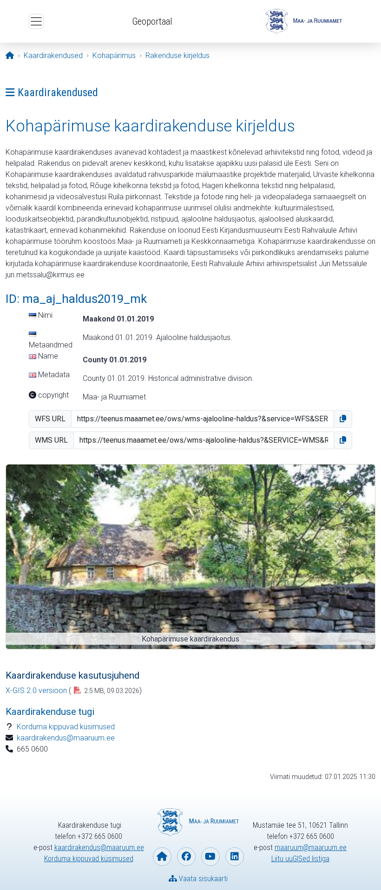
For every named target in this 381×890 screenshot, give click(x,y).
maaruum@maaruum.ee (311, 847)
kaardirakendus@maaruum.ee (66, 737)
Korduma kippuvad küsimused (66, 726)
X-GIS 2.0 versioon (36, 690)
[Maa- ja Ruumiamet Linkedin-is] (234, 856)
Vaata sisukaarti (202, 878)
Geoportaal (152, 21)
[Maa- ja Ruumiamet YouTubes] (210, 856)
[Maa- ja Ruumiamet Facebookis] (186, 856)
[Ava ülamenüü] (36, 21)
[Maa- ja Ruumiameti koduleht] (162, 856)
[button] (343, 419)
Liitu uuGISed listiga (300, 858)
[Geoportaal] (302, 21)
